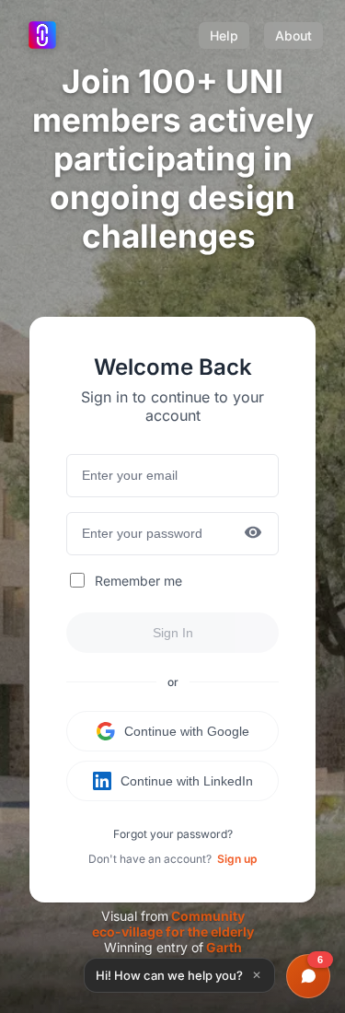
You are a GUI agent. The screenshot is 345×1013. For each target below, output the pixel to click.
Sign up (237, 859)
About (293, 35)
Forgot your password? (173, 834)
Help (224, 35)
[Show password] (253, 533)
